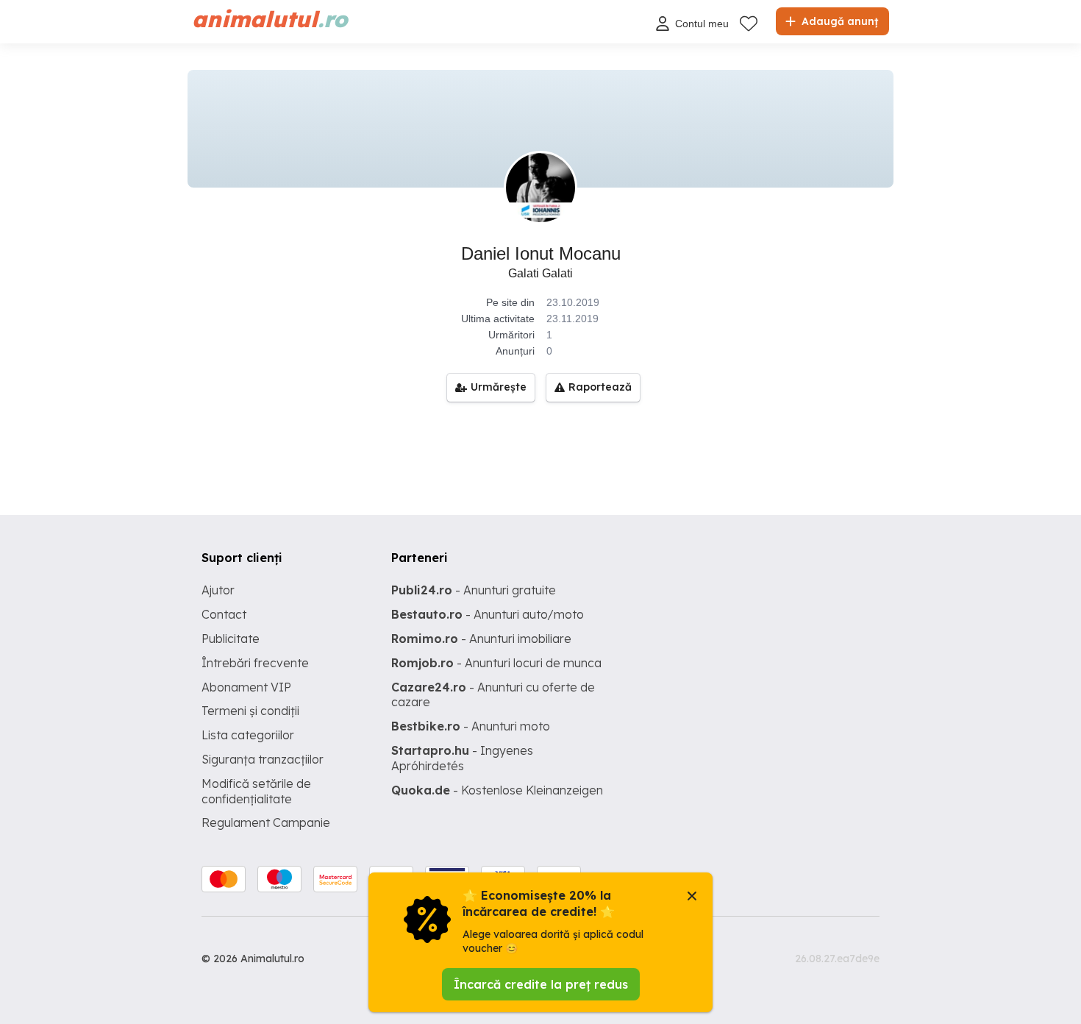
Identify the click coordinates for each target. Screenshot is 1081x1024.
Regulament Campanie (265, 822)
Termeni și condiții (250, 710)
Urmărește (499, 387)
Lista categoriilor (247, 735)
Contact (223, 614)
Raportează (600, 387)
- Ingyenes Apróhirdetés (462, 758)
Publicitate (230, 638)
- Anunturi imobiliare (481, 638)
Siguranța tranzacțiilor (262, 759)
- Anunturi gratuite (473, 590)
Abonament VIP (246, 687)
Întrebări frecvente (255, 662)
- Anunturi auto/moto (487, 614)
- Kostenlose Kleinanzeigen (497, 790)
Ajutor (218, 590)
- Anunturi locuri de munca (496, 662)
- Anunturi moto (470, 726)
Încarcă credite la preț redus (541, 984)
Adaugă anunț (838, 21)
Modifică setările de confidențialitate (256, 791)
